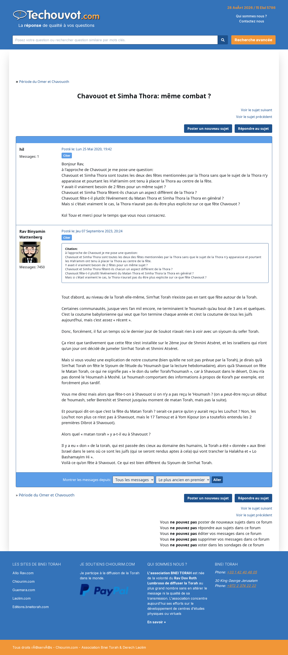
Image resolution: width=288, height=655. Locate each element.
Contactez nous (251, 21)
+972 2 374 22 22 (241, 586)
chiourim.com (120, 564)
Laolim (141, 647)
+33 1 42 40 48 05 (242, 572)
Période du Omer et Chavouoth (44, 81)
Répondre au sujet (253, 128)
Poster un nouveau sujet (208, 128)
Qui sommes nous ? (251, 16)
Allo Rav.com (23, 573)
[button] (253, 39)
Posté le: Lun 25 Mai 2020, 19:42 (87, 149)
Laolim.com (21, 598)
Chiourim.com (23, 581)
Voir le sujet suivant (256, 110)
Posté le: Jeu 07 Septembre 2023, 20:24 (92, 231)
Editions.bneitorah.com (30, 607)
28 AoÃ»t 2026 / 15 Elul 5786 (251, 7)
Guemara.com (23, 590)
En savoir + (156, 622)
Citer (66, 155)
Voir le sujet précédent (254, 116)
